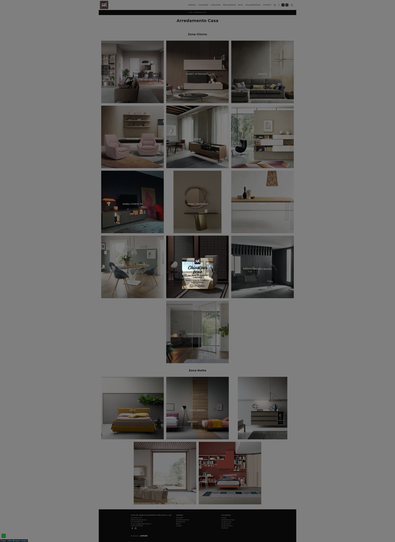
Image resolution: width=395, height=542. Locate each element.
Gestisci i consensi (21, 540)
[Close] (232, 255)
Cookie (9, 540)
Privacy (3, 540)
